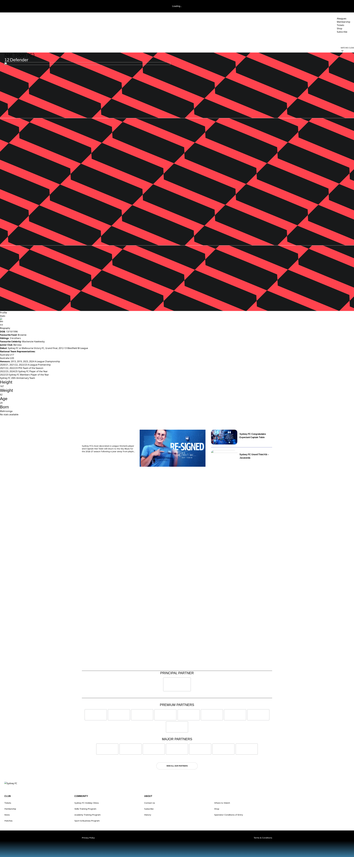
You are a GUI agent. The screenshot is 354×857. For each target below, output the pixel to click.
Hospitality (290, 39)
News (253, 39)
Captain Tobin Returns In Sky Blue (106, 437)
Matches (8, 821)
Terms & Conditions (263, 838)
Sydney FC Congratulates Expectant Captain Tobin (253, 436)
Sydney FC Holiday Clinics (86, 803)
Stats (2, 315)
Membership (10, 809)
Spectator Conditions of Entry (228, 815)
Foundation (342, 39)
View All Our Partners (177, 766)
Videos (263, 39)
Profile (3, 312)
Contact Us (149, 803)
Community (307, 39)
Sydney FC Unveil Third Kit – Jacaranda (254, 456)
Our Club (325, 39)
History (147, 815)
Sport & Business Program (87, 821)
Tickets (7, 803)
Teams (274, 39)
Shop (216, 809)
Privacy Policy (88, 838)
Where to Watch (222, 803)
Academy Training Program (87, 815)
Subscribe (148, 809)
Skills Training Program (85, 809)
